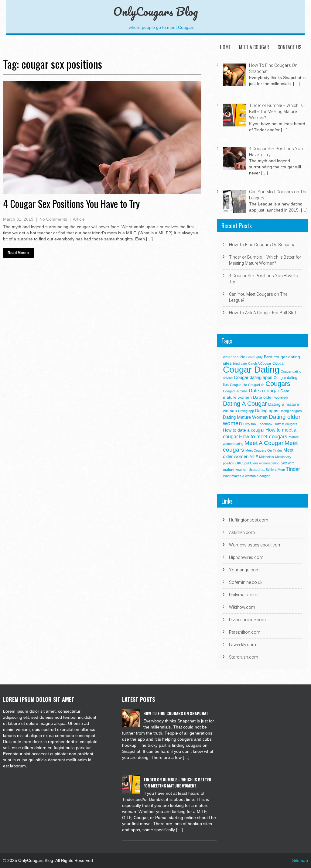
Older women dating (264, 463)
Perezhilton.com (244, 632)
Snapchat (257, 469)
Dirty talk (249, 424)
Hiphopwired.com (246, 557)
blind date (240, 363)
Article (79, 219)
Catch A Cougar (259, 363)
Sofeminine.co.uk (245, 582)
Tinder (293, 469)
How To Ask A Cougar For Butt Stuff (263, 312)
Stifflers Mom (275, 469)
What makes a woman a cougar (246, 476)
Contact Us (289, 47)
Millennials (266, 457)
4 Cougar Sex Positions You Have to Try (71, 203)
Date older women (270, 397)
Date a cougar (264, 390)
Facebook (265, 424)
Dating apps (266, 410)
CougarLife (256, 385)
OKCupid (242, 463)
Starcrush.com (243, 657)
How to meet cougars (263, 436)
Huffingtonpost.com (248, 520)
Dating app (246, 411)
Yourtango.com (244, 569)
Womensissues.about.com (255, 544)
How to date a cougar (243, 430)
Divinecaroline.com (247, 619)
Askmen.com (242, 532)
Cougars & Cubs (235, 391)
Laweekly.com (242, 644)
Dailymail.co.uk (243, 594)
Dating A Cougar (245, 403)
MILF (254, 457)
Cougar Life (238, 385)
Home (225, 47)
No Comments (53, 219)
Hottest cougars (285, 424)
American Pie (234, 357)
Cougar (278, 363)
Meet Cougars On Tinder (263, 450)
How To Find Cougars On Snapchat (263, 244)
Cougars (277, 383)
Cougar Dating (251, 369)
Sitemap (300, 860)
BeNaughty (254, 357)
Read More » (18, 253)
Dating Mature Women (245, 417)
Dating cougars (290, 411)
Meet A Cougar (254, 47)
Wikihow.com (242, 607)
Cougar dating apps (253, 377)
